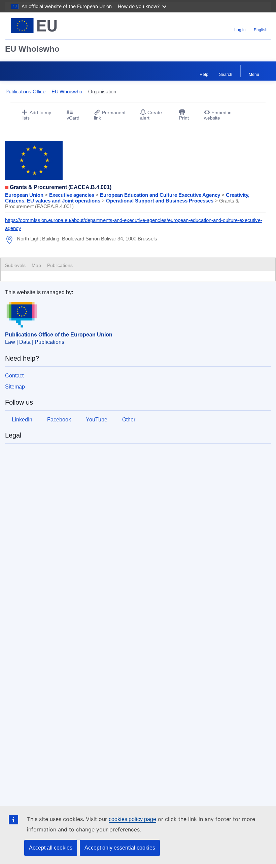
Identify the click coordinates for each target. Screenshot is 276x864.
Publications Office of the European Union (58, 334)
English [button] (261, 30)
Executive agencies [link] (72, 195)
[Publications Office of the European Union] (51, 25)
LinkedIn (22, 419)
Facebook (59, 419)
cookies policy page (132, 819)
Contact (14, 375)
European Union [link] (25, 195)
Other (128, 419)
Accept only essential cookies (119, 848)
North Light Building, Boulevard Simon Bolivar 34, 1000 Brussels (87, 238)
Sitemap (15, 387)
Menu (254, 74)
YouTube (96, 419)
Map (36, 265)
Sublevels (15, 265)
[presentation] (36, 265)
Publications (60, 265)
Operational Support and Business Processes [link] (160, 200)
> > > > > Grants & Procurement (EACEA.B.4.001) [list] (127, 200)
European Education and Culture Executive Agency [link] (160, 195)
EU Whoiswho (32, 48)
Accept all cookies (50, 848)
